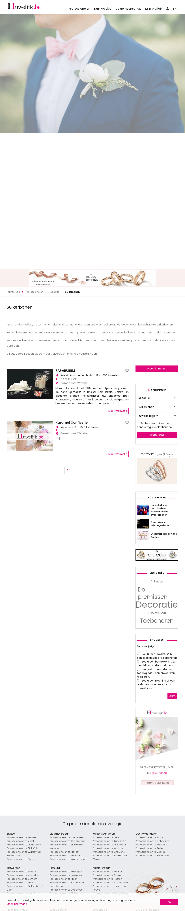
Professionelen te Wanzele (151, 844)
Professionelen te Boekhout (66, 889)
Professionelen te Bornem (22, 879)
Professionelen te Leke (105, 837)
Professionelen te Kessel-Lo (66, 855)
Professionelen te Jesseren (66, 875)
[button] (10, 384)
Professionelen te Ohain (106, 875)
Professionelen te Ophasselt (152, 841)
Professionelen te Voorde (150, 852)
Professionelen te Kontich (21, 882)
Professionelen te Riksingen (66, 871)
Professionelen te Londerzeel (67, 837)
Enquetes (157, 640)
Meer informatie (117, 411)
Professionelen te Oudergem (24, 844)
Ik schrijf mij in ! (156, 368)
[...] (112, 403)
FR (174, 9)
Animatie (156, 581)
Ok (169, 902)
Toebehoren (157, 621)
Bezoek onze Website (74, 383)
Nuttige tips (102, 9)
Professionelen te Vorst (20, 841)
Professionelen (79, 9)
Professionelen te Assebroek (109, 844)
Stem (172, 696)
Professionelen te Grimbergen (67, 841)
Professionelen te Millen (64, 879)
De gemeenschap (128, 9)
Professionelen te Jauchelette (110, 882)
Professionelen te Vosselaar (23, 875)
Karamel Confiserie (71, 422)
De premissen (152, 593)
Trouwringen (157, 613)
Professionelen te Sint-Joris (108, 852)
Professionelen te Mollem (64, 852)
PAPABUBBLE (65, 370)
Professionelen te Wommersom (68, 859)
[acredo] (92, 285)
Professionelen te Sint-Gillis (22, 848)
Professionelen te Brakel (149, 837)
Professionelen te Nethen (107, 879)
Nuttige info (157, 497)
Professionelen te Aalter (149, 848)
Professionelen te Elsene (21, 859)
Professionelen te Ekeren (21, 871)
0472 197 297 (69, 379)
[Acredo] (156, 484)
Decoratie (157, 605)
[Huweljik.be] (156, 793)
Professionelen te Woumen (108, 848)
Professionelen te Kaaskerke (109, 841)
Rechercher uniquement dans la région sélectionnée (154, 425)
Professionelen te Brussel (21, 837)
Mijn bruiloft (153, 9)
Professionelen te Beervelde (152, 855)
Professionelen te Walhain (107, 871)
